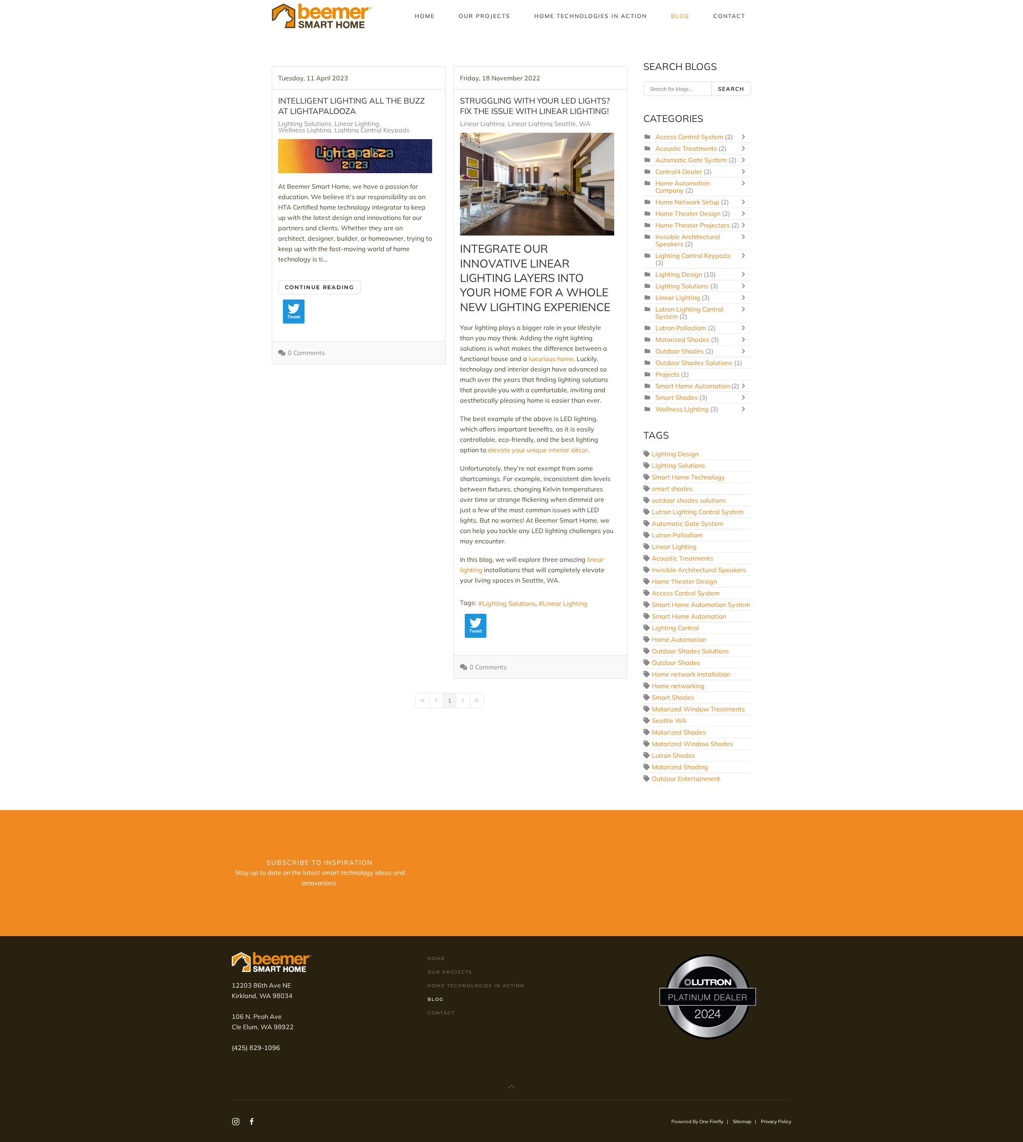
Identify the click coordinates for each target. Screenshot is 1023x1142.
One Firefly (711, 1121)
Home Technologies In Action (590, 16)
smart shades (672, 489)
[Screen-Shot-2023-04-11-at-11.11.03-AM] (355, 156)
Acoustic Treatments (686, 148)
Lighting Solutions (304, 123)
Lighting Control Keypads (372, 130)
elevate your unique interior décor (538, 450)
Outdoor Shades (679, 351)
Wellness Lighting (304, 130)
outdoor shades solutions (689, 500)
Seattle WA (669, 721)
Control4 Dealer (678, 172)
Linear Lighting (356, 123)
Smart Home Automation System (701, 605)
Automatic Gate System (691, 160)
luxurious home (551, 359)
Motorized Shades (682, 339)
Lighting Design (678, 274)
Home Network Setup (687, 202)
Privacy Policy (776, 1121)
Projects (667, 374)
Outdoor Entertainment (686, 779)
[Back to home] (323, 16)
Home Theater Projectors (692, 225)
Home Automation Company (682, 186)
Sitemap (742, 1121)
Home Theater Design (687, 214)
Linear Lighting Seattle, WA (549, 123)
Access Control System (689, 137)
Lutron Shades (673, 755)
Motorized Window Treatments (698, 709)
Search (731, 89)
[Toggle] (745, 136)
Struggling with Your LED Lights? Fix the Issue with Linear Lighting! (535, 106)
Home (425, 16)
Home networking (678, 686)
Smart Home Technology (688, 477)
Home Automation (679, 639)
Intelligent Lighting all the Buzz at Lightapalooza (351, 106)
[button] (511, 1087)
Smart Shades (676, 397)
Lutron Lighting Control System (689, 312)
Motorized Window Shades (692, 744)
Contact (729, 16)
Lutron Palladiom (680, 328)
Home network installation (691, 674)
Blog (680, 16)
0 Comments (306, 353)
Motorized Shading (680, 767)
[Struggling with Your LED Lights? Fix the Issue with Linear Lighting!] (537, 184)
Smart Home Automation (692, 386)
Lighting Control (675, 628)
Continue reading (319, 287)
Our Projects (484, 16)
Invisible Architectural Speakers (699, 570)
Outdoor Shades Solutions (693, 363)
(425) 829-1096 (256, 1048)
